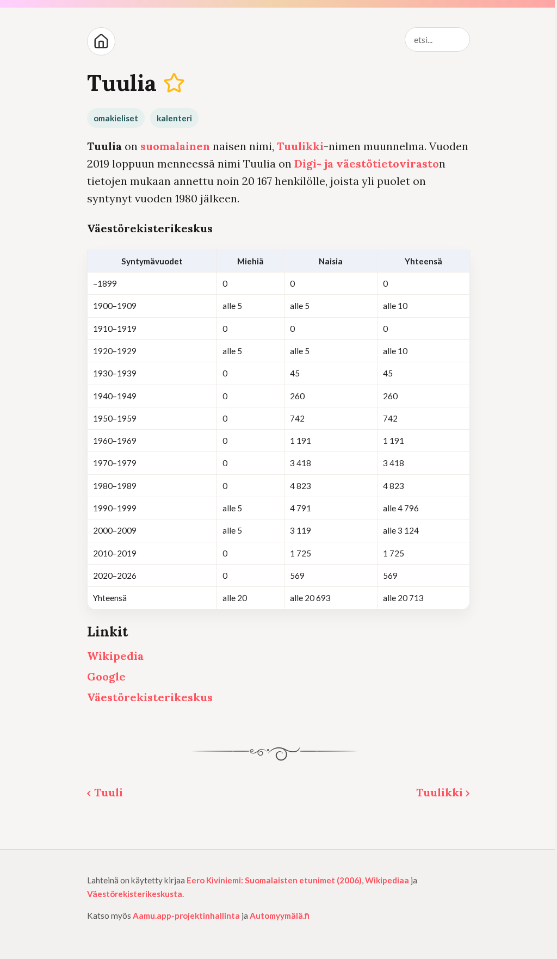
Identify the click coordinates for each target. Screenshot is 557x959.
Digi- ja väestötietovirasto (366, 163)
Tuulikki (300, 146)
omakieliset (116, 118)
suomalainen (175, 146)
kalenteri (174, 118)
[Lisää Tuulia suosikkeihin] (174, 83)
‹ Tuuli (105, 792)
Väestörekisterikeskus (150, 697)
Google (106, 676)
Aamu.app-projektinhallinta (186, 915)
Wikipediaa (387, 880)
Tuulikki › (443, 792)
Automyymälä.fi (280, 915)
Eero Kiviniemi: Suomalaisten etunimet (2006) (274, 880)
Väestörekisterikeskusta (134, 894)
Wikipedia (115, 656)
